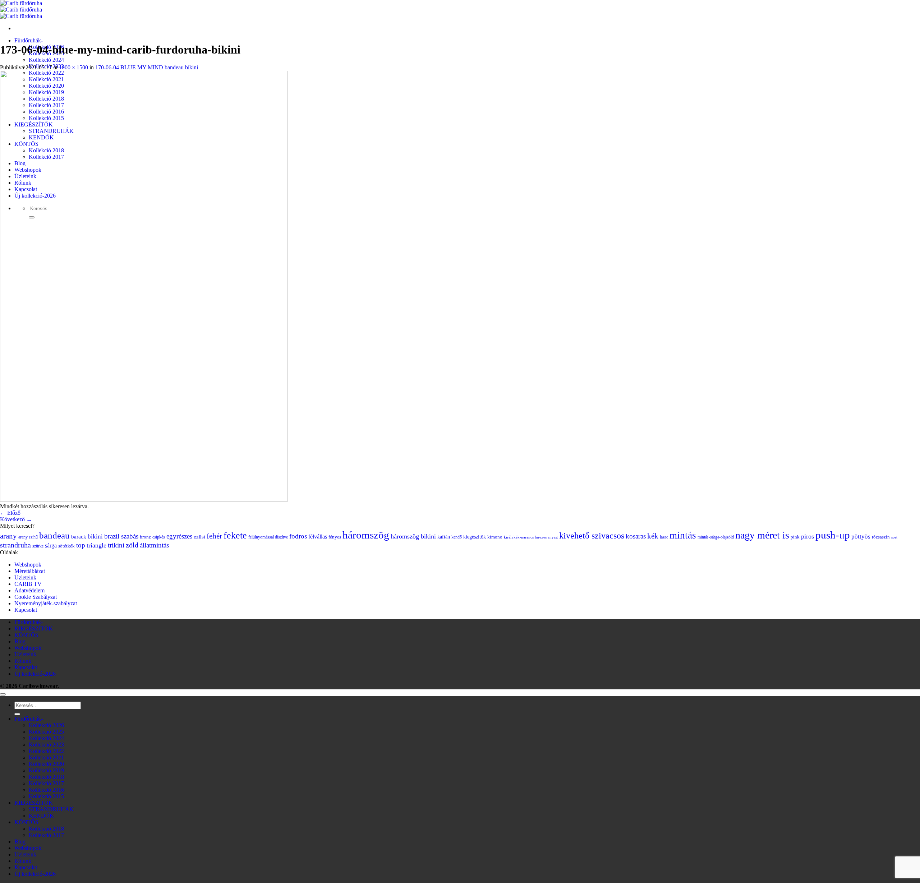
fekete (235, 535)
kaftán (443, 537)
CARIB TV (28, 584)
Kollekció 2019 (46, 770)
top (80, 545)
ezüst (199, 537)
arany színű (28, 537)
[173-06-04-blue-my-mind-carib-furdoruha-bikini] (144, 500)
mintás (683, 535)
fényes (334, 537)
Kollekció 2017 (46, 783)
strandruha (15, 545)
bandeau (54, 535)
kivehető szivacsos (591, 535)
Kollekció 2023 (46, 744)
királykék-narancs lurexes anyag (531, 537)
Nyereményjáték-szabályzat (45, 603)
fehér (214, 536)
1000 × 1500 (73, 67)
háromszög (365, 535)
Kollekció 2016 (46, 790)
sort (894, 537)
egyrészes (179, 536)
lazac (664, 537)
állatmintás (154, 545)
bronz (145, 537)
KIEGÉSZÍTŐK (33, 628)
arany (8, 536)
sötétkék (66, 546)
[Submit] (17, 714)
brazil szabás (121, 536)
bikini (95, 536)
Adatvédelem (29, 590)
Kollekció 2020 (46, 764)
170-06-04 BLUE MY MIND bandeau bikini (146, 67)
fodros (298, 536)
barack (78, 537)
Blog (20, 641)
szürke (37, 546)
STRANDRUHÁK (51, 809)
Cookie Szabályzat (35, 597)
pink (795, 537)
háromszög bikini (413, 536)
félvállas (317, 536)
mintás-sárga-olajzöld (716, 537)
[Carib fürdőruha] (21, 9)
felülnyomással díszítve (268, 537)
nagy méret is (762, 535)
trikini (116, 545)
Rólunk (22, 661)
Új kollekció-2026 (35, 674)
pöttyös (860, 536)
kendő (456, 537)
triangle (96, 545)
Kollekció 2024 (46, 60)
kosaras (636, 536)
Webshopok (27, 564)
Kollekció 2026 (46, 725)
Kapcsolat (25, 610)
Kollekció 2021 (46, 757)
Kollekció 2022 (46, 751)
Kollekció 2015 (46, 796)
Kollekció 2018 (46, 777)
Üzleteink (25, 577)
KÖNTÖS (26, 635)
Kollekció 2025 (46, 732)
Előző (10, 513)
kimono (494, 537)
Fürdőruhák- (28, 40)
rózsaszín (881, 537)
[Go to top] (3, 694)
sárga (51, 545)
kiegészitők (474, 537)
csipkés (158, 537)
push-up (832, 535)
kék (652, 536)
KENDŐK (41, 816)
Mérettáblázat (29, 571)
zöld (132, 545)
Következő (16, 519)
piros (807, 536)
